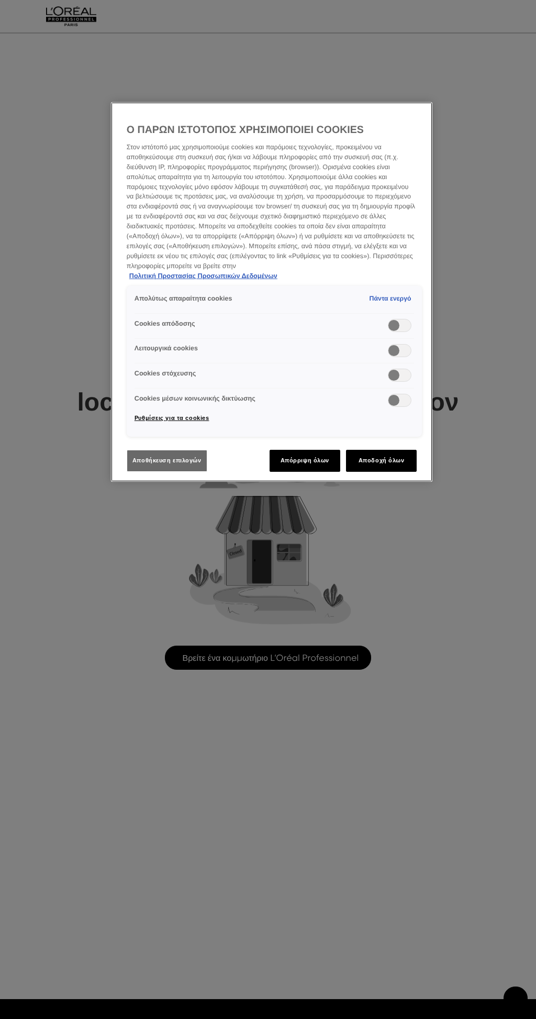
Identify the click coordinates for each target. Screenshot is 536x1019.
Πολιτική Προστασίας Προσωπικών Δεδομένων (203, 276)
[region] (271, 292)
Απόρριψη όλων (305, 460)
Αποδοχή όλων (382, 460)
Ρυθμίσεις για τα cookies (172, 418)
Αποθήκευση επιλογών (167, 460)
